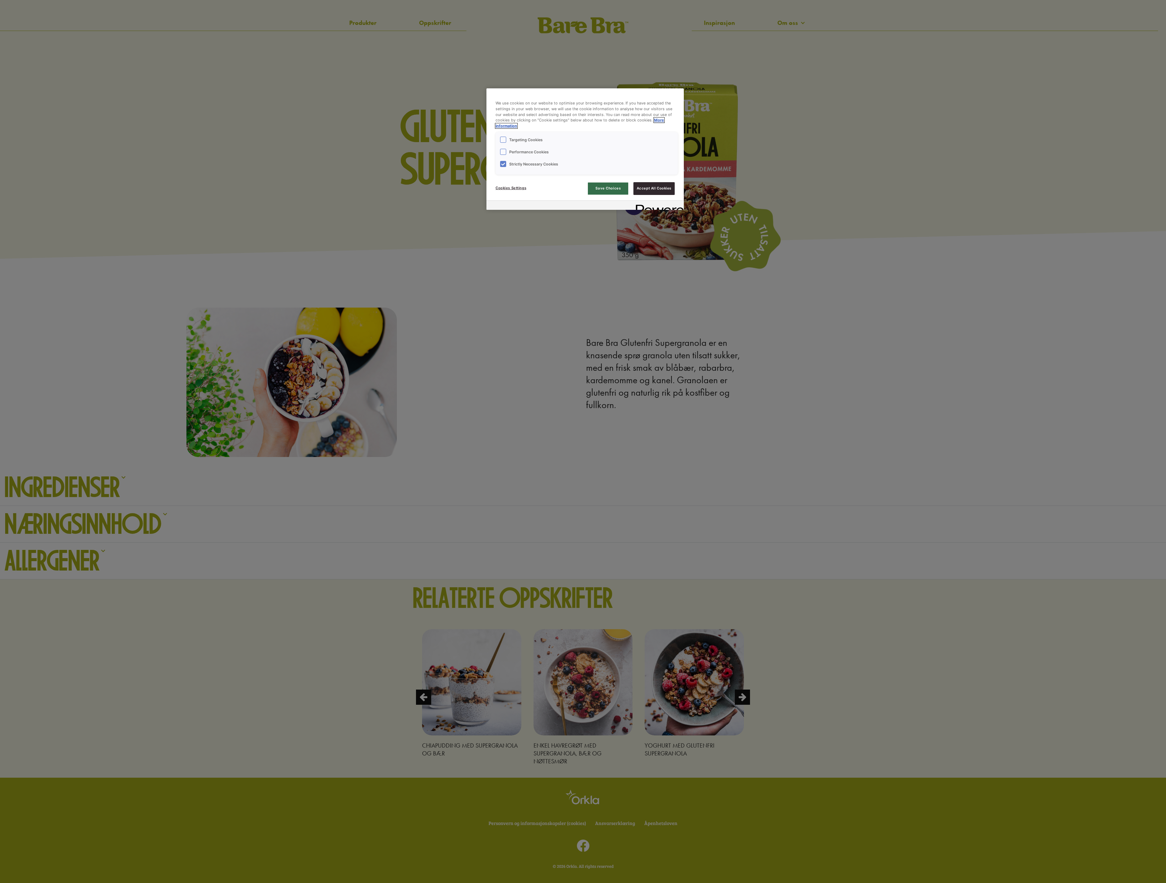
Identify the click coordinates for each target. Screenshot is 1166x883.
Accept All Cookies (654, 188)
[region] (585, 149)
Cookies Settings (511, 188)
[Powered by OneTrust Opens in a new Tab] (658, 206)
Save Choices (608, 188)
